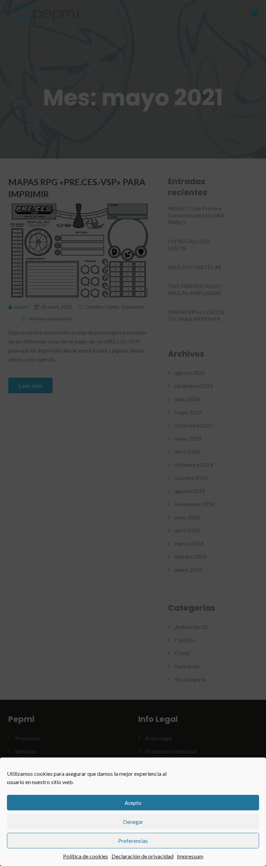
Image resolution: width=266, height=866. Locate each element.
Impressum (190, 856)
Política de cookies (85, 856)
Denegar (133, 822)
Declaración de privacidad (143, 856)
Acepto (133, 803)
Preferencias (133, 841)
